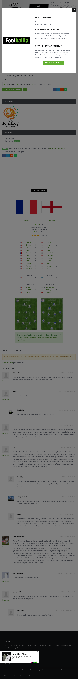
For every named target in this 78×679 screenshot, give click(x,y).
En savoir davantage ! (53, 63)
